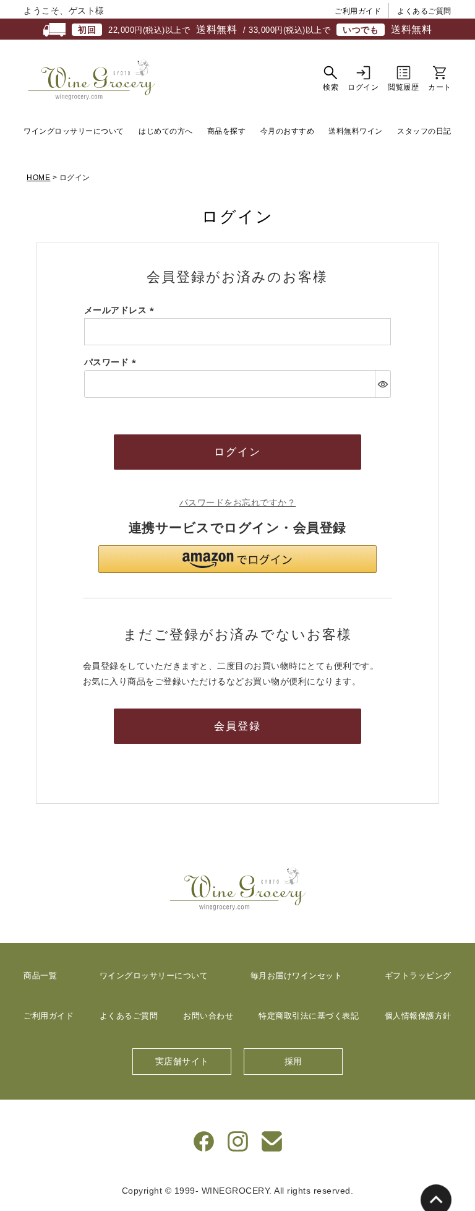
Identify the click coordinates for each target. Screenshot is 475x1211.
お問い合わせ (208, 1015)
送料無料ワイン (355, 131)
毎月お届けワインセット (296, 975)
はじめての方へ (166, 131)
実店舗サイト (182, 1061)
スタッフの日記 (424, 131)
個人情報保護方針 (418, 1015)
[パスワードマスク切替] (382, 384)
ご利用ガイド (358, 11)
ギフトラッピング (418, 975)
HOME (38, 177)
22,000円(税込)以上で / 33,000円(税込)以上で (255, 29)
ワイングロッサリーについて (74, 131)
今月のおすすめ (287, 131)
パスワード (112, 362)
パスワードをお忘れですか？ (237, 502)
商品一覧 (40, 975)
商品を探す (226, 131)
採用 (293, 1061)
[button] (237, 559)
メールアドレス (121, 310)
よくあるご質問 (424, 11)
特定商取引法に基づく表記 (309, 1015)
